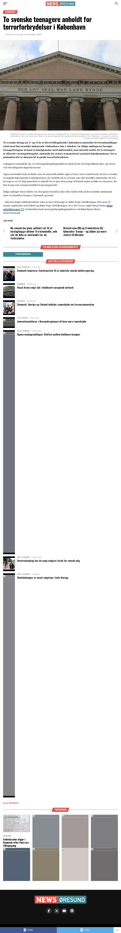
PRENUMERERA (23, 254)
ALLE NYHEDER (10, 803)
